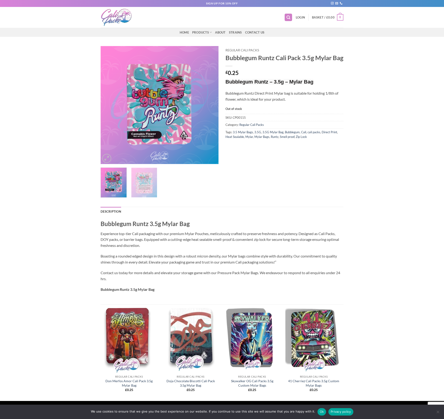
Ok (322, 411)
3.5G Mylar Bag (273, 132)
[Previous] (109, 105)
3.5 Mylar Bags (243, 132)
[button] (288, 17)
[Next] (210, 105)
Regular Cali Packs (242, 50)
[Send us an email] (336, 3)
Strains (235, 32)
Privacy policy (341, 411)
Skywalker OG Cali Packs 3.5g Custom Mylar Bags (252, 383)
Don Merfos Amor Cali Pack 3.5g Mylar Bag (129, 383)
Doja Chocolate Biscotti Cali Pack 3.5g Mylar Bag (190, 383)
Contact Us (255, 32)
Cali (303, 132)
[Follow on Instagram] (332, 3)
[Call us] (341, 3)
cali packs (314, 132)
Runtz (274, 137)
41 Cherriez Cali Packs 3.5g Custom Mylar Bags (313, 383)
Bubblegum (292, 132)
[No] (438, 413)
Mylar (249, 137)
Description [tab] (111, 211)
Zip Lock (301, 137)
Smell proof (287, 137)
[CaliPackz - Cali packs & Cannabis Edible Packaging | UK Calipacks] (119, 17)
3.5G (257, 132)
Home (184, 32)
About (220, 32)
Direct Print (329, 132)
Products (200, 32)
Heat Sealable (234, 137)
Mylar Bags (261, 137)
